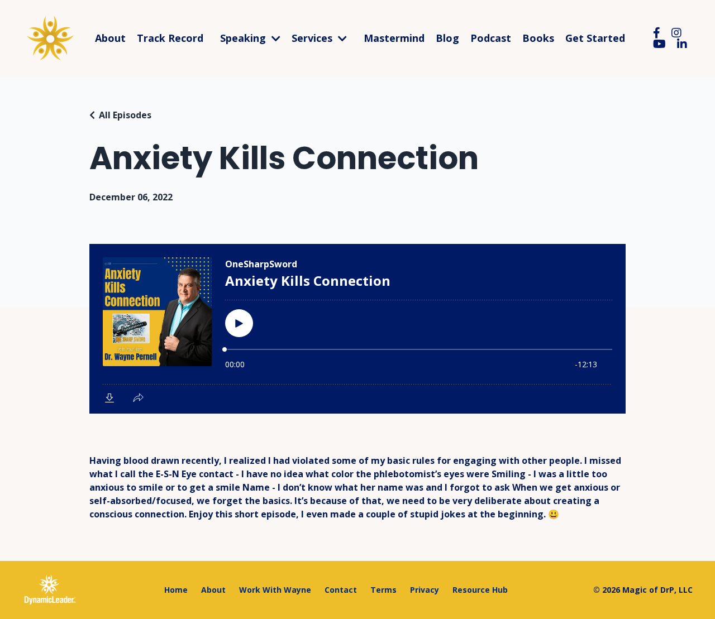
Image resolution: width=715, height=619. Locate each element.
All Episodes (125, 115)
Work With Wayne (275, 589)
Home (176, 589)
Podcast (490, 38)
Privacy (424, 589)
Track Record (170, 38)
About (110, 38)
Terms (383, 589)
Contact (341, 589)
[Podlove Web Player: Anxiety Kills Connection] (357, 329)
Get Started (595, 38)
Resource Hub (480, 589)
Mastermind (394, 38)
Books (538, 38)
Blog (447, 38)
